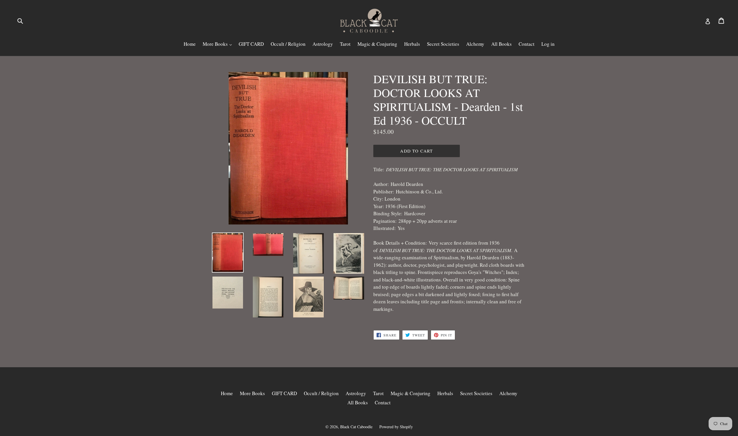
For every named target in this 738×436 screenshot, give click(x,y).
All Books (501, 44)
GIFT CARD (251, 44)
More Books (216, 44)
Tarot (345, 44)
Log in (548, 44)
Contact (526, 44)
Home (190, 44)
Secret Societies (443, 44)
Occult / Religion (288, 44)
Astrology (322, 44)
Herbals (412, 44)
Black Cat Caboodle (356, 426)
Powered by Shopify (396, 426)
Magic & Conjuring (377, 44)
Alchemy (475, 44)
